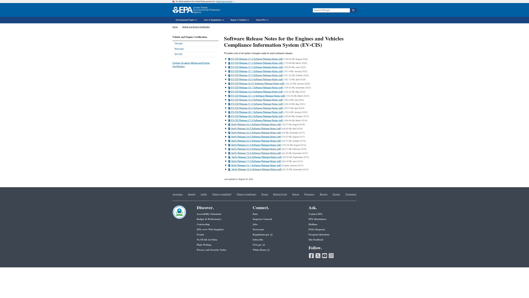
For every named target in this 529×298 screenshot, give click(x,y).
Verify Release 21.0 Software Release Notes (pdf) (256, 145)
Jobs (255, 224)
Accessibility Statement (209, 214)
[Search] (353, 10)
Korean (295, 194)
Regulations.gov (261, 234)
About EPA (261, 20)
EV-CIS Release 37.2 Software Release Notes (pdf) (257, 67)
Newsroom (258, 229)
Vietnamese (351, 194)
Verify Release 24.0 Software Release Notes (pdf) (256, 136)
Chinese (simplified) (221, 194)
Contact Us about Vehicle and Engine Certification (191, 65)
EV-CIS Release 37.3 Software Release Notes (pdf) (257, 63)
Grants (200, 234)
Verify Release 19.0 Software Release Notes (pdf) (256, 153)
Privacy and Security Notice (211, 249)
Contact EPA (315, 214)
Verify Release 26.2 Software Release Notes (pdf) (256, 124)
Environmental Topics (185, 20)
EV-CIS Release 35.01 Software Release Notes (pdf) (257, 83)
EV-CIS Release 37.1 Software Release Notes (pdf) (257, 71)
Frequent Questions (319, 234)
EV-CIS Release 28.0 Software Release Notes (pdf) (257, 116)
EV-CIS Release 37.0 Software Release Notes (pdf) (257, 75)
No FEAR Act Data (207, 239)
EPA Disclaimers (317, 219)
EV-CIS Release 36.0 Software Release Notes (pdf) (257, 79)
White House (259, 249)
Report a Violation (238, 20)
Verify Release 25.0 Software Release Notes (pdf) (256, 132)
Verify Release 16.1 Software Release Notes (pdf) (256, 165)
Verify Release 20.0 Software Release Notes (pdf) (256, 149)
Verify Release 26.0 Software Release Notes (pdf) (256, 128)
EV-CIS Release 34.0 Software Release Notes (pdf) (257, 91)
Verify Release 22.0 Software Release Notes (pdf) (256, 141)
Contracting (203, 224)
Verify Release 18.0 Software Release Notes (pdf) (256, 157)
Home (175, 27)
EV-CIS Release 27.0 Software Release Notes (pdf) (257, 120)
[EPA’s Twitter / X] (318, 255)
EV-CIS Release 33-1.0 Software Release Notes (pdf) (258, 96)
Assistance (177, 194)
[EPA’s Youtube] (324, 255)
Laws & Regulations (212, 20)
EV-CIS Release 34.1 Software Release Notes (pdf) (257, 87)
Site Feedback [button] (316, 239)
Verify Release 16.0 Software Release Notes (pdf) (256, 169)
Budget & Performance (209, 219)
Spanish (191, 194)
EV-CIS (178, 54)
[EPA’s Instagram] (331, 255)
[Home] (196, 10)
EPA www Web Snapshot (210, 229)
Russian (323, 194)
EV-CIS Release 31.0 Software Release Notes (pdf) (257, 104)
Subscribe (258, 239)
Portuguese (309, 194)
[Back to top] (521, 290)
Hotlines (313, 224)
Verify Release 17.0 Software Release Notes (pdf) (256, 161)
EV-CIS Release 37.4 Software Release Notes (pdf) (257, 59)
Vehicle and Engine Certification (196, 27)
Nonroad (179, 48)
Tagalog (336, 194)
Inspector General (262, 219)
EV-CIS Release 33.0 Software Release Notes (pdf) (257, 100)
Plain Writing (204, 244)
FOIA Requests (317, 229)
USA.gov (257, 244)
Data (255, 214)
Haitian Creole (280, 194)
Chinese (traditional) (246, 194)
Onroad (178, 43)
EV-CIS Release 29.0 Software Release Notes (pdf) (257, 108)
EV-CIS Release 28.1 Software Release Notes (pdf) (257, 112)
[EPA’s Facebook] (311, 255)
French (264, 194)
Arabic (204, 194)
